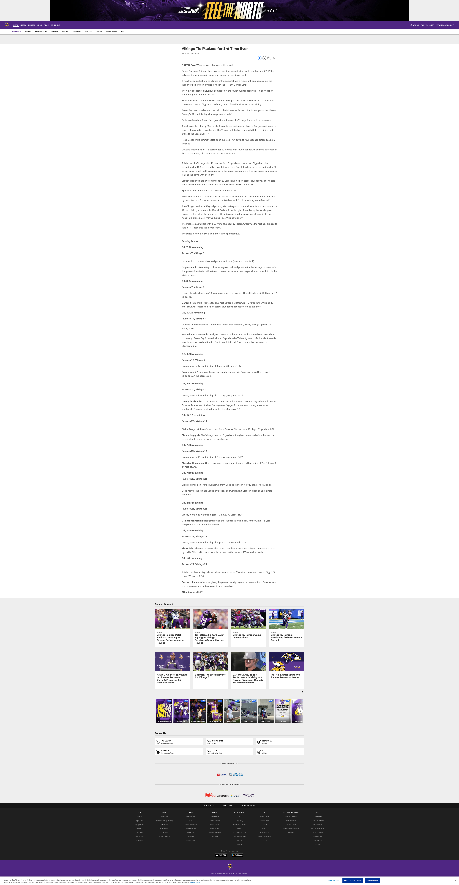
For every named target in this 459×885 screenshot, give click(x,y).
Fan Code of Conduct (239, 824)
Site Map (317, 844)
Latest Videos (190, 816)
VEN (190, 820)
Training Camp (291, 824)
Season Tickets (264, 816)
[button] (228, 692)
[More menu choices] (63, 25)
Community (318, 816)
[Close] (455, 880)
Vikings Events (291, 820)
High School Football (317, 828)
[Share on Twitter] (264, 59)
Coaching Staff (139, 836)
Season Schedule (291, 816)
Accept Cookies (372, 880)
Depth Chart (139, 820)
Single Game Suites (264, 836)
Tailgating (239, 844)
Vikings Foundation (317, 820)
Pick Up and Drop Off (239, 832)
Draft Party (291, 832)
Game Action (214, 824)
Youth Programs (317, 832)
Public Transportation (239, 836)
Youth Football (317, 824)
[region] (229, 881)
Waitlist (264, 828)
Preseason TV (190, 840)
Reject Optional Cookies (353, 880)
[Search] (411, 24)
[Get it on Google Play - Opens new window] (237, 856)
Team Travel (214, 836)
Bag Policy (239, 820)
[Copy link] (274, 58)
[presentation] (303, 692)
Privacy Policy (195, 882)
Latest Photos (214, 816)
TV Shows (190, 836)
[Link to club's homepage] (7, 25)
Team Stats (139, 832)
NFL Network (191, 832)
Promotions (318, 840)
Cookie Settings (333, 880)
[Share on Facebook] (260, 59)
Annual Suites (264, 832)
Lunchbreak (164, 824)
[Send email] (269, 59)
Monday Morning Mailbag (164, 820)
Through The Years (215, 832)
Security (239, 840)
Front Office (139, 840)
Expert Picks (164, 832)
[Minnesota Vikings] (229, 866)
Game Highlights (190, 828)
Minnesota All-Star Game (291, 828)
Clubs (265, 840)
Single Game (264, 820)
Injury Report (139, 824)
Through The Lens (214, 820)
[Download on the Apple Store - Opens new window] (221, 856)
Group (265, 824)
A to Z (239, 816)
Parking (239, 828)
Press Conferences (191, 824)
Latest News (164, 816)
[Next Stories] (300, 710)
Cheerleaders (214, 828)
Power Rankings (164, 836)
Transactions (139, 828)
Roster (139, 816)
